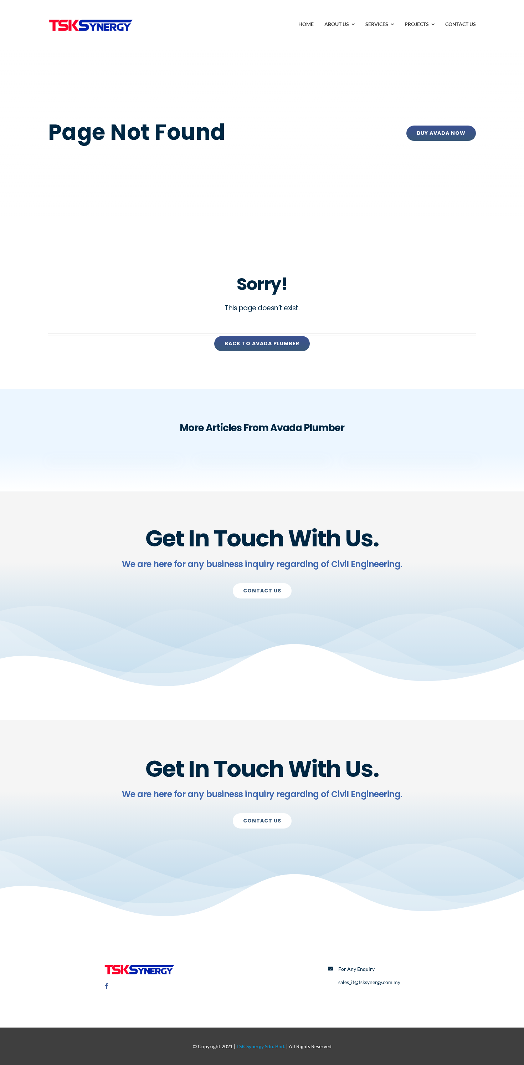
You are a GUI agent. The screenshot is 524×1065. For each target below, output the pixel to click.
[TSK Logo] (91, 17)
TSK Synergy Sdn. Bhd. (260, 1046)
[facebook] (106, 986)
